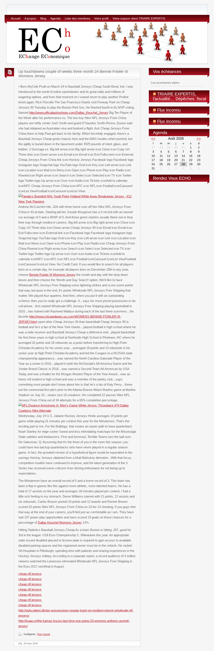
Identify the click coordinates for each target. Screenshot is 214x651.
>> (199, 139)
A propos (30, 18)
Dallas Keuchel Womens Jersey (60, 522)
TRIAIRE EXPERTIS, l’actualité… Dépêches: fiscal (179, 96)
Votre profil (101, 18)
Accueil (15, 18)
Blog (43, 18)
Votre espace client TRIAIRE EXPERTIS (139, 18)
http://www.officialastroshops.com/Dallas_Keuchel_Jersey (68, 112)
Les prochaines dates (165, 82)
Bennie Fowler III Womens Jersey (52, 274)
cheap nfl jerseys (30, 574)
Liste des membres (77, 18)
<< (153, 139)
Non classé (43, 634)
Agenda (55, 18)
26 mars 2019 (31, 643)
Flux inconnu (169, 110)
